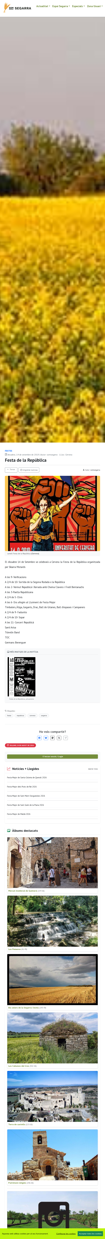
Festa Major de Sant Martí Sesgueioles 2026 (26, 796)
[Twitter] (59, 738)
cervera (32, 715)
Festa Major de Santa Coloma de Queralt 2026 (27, 777)
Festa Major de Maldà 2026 (18, 814)
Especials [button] (77, 6)
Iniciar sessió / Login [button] (53, 756)
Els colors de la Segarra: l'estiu (27, 1007)
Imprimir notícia (29, 470)
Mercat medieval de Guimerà (26, 890)
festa (9, 715)
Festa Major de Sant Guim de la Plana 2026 (25, 805)
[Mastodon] (52, 738)
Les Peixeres (17, 949)
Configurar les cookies (66, 1234)
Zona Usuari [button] (94, 6)
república (20, 715)
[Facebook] (39, 738)
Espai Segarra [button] (60, 6)
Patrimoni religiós (20, 1182)
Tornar (12, 469)
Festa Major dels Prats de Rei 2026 (22, 786)
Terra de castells (20, 1124)
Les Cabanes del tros (22, 1066)
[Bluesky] (46, 738)
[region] (52, 1233)
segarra (44, 715)
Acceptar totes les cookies (90, 1234)
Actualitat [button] (42, 6)
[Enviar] (65, 738)
